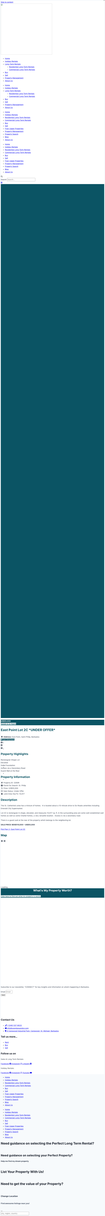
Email (3, 992)
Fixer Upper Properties (14, 129)
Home (7, 58)
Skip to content (7, 2)
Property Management (14, 78)
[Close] (104, 0)
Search (4, 180)
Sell (6, 75)
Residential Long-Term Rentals (21, 67)
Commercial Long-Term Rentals (22, 70)
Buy (6, 72)
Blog (7, 137)
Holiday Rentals (11, 61)
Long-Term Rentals (13, 64)
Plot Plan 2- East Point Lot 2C (13, 829)
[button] (52, 176)
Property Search (11, 134)
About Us (9, 81)
